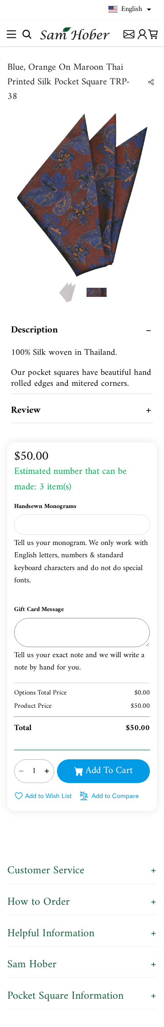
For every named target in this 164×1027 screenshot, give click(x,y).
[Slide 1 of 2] (67, 292)
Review (26, 410)
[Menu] (11, 34)
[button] (130, 9)
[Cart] (153, 34)
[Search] (27, 34)
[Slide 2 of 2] (97, 292)
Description (34, 330)
